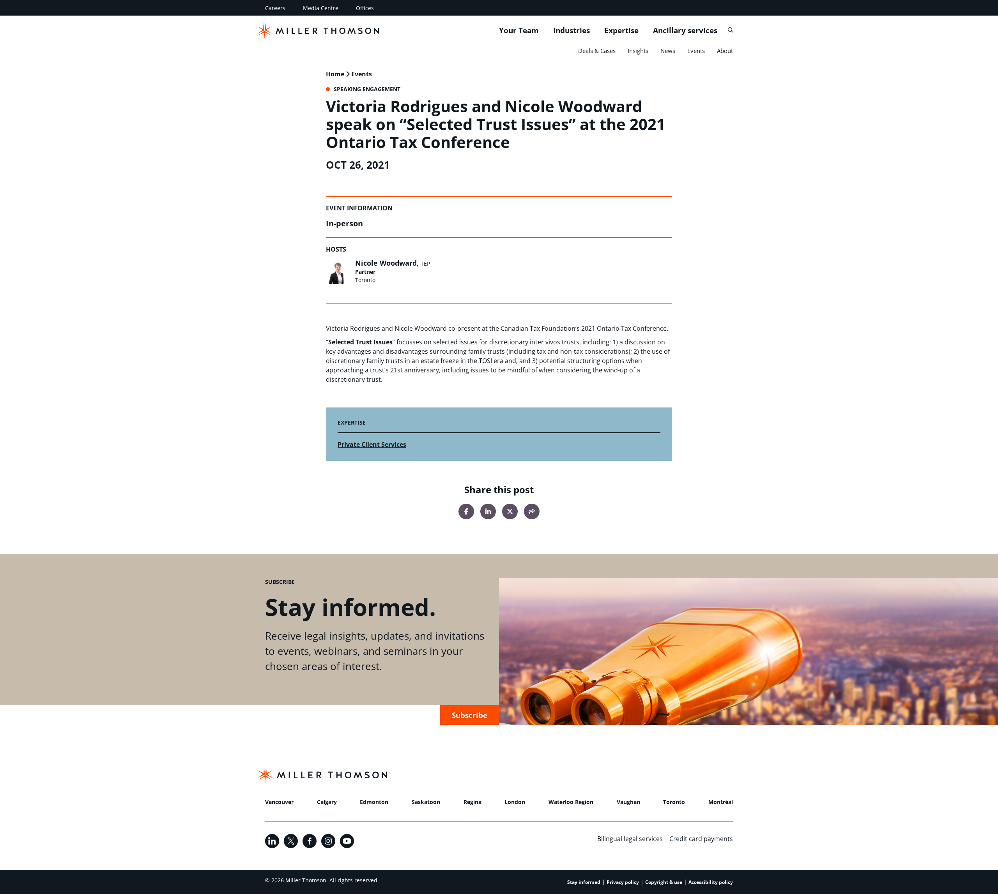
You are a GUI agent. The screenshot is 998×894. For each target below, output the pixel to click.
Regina (472, 802)
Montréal (720, 802)
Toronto (674, 802)
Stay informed (583, 882)
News (667, 51)
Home (335, 74)
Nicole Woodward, (392, 263)
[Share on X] (510, 511)
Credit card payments (701, 838)
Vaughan (628, 802)
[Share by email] (532, 511)
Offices (365, 8)
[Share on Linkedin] (488, 511)
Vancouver (279, 802)
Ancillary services (685, 30)
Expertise (621, 30)
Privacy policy (623, 882)
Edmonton (374, 802)
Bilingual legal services (630, 838)
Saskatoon (426, 802)
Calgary (327, 802)
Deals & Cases (597, 51)
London (514, 802)
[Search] (730, 30)
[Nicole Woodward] (338, 271)
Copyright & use (663, 882)
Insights (638, 51)
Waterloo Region (571, 802)
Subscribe (469, 715)
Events (696, 51)
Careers (275, 8)
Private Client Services (372, 444)
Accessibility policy (710, 882)
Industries (571, 30)
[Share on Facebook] (466, 511)
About (725, 51)
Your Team (519, 30)
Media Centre (320, 8)
